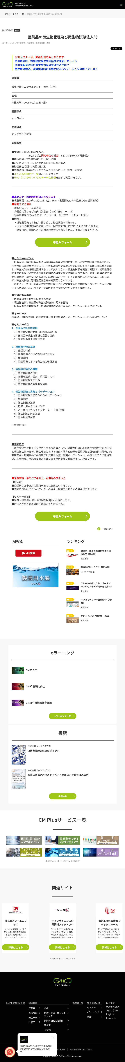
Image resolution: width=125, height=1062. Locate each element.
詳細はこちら (15, 947)
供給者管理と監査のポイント (43, 750)
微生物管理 (20, 43)
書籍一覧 (62, 796)
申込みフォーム (62, 242)
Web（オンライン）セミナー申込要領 (35, 177)
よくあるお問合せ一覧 (26, 174)
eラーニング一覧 (62, 716)
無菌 (48, 43)
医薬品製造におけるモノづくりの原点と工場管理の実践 (58, 775)
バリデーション (8, 43)
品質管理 (30, 43)
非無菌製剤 (40, 43)
